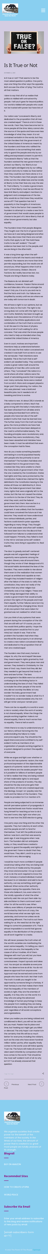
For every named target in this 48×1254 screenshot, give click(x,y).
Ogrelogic (37, 1250)
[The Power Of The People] (10, 10)
